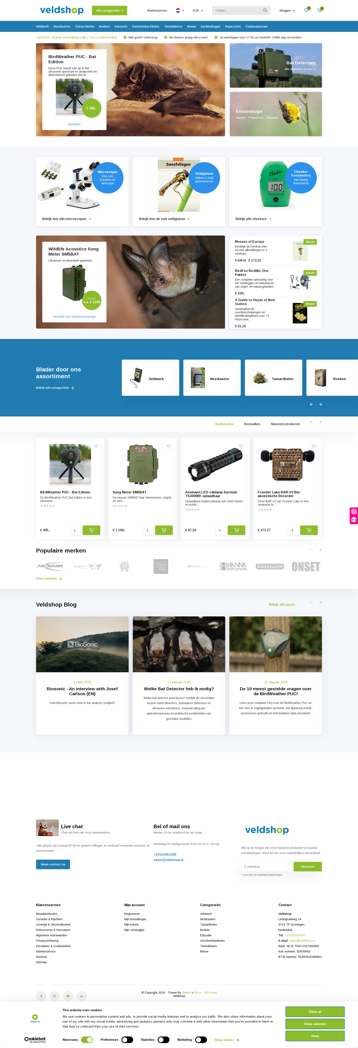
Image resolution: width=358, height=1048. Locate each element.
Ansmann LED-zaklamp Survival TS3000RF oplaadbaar (211, 494)
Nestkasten (62, 26)
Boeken (104, 26)
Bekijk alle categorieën (53, 387)
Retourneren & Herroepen (53, 930)
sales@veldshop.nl (168, 860)
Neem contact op (53, 864)
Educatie (121, 26)
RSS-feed (210, 992)
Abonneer (308, 866)
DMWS (186, 992)
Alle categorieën (108, 10)
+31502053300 (165, 854)
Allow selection (315, 1024)
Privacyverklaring (47, 940)
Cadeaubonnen (257, 26)
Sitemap (41, 962)
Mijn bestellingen (135, 919)
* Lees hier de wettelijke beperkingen (262, 874)
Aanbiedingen (210, 26)
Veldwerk (42, 26)
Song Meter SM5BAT (129, 492)
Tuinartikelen (84, 26)
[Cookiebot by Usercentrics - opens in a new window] (35, 1040)
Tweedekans (173, 26)
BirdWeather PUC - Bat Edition (65, 492)
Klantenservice (157, 10)
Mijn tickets (131, 924)
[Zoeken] (265, 10)
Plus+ (198, 992)
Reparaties (233, 26)
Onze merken (47, 578)
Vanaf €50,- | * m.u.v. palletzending (76, 37)
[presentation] (311, 404)
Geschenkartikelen (146, 26)
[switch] (127, 1039)
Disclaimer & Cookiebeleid (53, 946)
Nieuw (191, 26)
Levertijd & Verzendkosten (53, 924)
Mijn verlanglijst (134, 930)
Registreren (132, 913)
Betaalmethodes (46, 913)
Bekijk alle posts (282, 604)
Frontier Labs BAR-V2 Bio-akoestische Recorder (279, 494)
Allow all (315, 1011)
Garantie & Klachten (49, 919)
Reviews (41, 956)
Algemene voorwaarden (51, 935)
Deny (315, 1036)
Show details (224, 1040)
